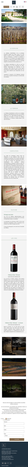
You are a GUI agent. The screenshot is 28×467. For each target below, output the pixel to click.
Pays (5, 433)
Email (5, 429)
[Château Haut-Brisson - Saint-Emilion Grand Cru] (14, 258)
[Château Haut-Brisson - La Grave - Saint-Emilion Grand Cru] (14, 306)
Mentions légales (5, 465)
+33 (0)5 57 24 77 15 (6, 454)
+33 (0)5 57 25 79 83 (6, 458)
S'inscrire (16, 439)
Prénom (5, 421)
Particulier (9, 418)
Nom (5, 425)
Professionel (7, 420)
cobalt (26, 466)
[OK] (11, 7)
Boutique (6, 6)
